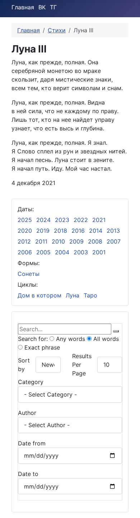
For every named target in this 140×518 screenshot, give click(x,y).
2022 (81, 219)
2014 (95, 230)
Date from (32, 443)
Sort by (24, 365)
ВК (42, 7)
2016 (78, 230)
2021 (99, 219)
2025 (25, 219)
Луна (72, 295)
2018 (60, 230)
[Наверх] (131, 509)
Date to (28, 473)
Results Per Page (82, 364)
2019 (43, 230)
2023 (62, 219)
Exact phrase (41, 347)
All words (105, 338)
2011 (41, 241)
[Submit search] (116, 331)
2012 (24, 241)
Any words (69, 338)
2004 (62, 252)
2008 (95, 241)
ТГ (53, 7)
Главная (22, 7)
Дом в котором (39, 295)
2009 (76, 241)
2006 (25, 252)
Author (27, 412)
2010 (58, 241)
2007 (114, 241)
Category (30, 381)
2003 (81, 252)
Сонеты (28, 273)
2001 (99, 252)
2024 (43, 219)
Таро (90, 295)
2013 (113, 230)
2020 (25, 230)
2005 (43, 252)
